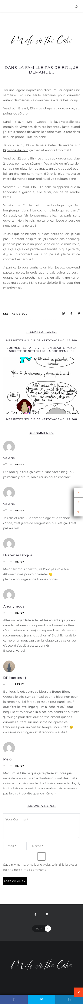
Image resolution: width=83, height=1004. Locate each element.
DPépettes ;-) (14, 678)
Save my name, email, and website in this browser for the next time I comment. (40, 867)
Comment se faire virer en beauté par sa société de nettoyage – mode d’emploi (42, 349)
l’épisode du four (15, 150)
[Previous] (78, 502)
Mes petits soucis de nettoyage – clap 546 (41, 419)
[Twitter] (41, 999)
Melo (7, 759)
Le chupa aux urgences (56, 108)
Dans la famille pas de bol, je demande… (41, 70)
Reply (19, 464)
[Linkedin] (69, 999)
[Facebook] (14, 999)
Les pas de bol (15, 313)
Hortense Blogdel (18, 555)
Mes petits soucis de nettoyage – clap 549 (41, 340)
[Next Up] (78, 492)
